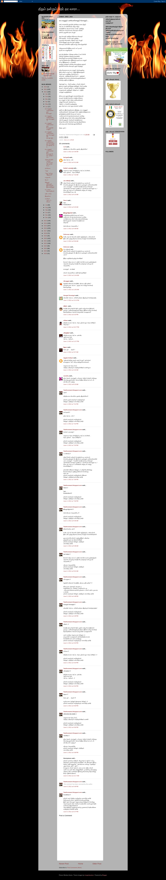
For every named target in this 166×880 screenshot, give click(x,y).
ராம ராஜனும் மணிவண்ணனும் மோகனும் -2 (49, 118)
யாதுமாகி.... (48, 177)
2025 (45, 251)
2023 (45, 246)
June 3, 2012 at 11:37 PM (71, 341)
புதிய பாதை (48, 193)
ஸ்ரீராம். (65, 306)
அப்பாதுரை (66, 281)
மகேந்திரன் (66, 333)
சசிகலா (65, 320)
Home (80, 864)
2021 (45, 241)
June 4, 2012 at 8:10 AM (70, 384)
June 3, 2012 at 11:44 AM (71, 275)
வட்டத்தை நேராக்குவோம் (49, 190)
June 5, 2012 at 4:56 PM (70, 706)
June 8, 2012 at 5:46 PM (70, 786)
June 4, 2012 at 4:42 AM (70, 370)
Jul (46, 205)
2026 (45, 253)
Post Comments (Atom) (74, 867)
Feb (46, 96)
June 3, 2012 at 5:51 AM (70, 162)
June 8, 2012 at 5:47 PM (70, 811)
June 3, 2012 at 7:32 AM (70, 175)
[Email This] (60, 137)
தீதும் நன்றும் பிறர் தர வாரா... (59, 9)
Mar (46, 99)
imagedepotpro (89, 875)
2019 (45, 236)
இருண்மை (48, 196)
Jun (46, 106)
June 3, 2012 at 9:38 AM (70, 228)
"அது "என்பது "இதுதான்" (49, 174)
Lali (64, 147)
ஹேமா (65, 347)
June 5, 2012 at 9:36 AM (70, 521)
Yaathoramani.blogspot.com (72, 390)
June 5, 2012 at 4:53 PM (70, 643)
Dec (46, 217)
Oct (46, 212)
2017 (45, 231)
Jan (46, 94)
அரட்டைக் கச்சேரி (69, 140)
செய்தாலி (66, 157)
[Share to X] (64, 137)
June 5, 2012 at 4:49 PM (70, 616)
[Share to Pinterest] (67, 137)
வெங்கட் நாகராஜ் (68, 168)
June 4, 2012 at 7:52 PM (70, 424)
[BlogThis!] (62, 137)
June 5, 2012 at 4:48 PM (70, 596)
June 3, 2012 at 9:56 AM (70, 241)
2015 (45, 225)
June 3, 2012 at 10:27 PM (71, 327)
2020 (45, 238)
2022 (45, 243)
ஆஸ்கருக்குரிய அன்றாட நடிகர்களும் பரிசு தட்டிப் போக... (49, 163)
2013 (45, 220)
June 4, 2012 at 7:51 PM (70, 404)
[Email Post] (93, 134)
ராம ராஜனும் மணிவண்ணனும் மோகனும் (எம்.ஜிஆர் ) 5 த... (49, 144)
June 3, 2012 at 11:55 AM (71, 289)
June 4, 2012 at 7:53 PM (70, 445)
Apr (46, 101)
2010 (45, 86)
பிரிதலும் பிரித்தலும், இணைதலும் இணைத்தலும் (49, 185)
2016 (45, 228)
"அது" (46, 171)
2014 (45, 223)
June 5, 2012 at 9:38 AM (70, 546)
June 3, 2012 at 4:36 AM (70, 151)
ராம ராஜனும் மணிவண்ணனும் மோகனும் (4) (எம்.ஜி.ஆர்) (49, 135)
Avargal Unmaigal (69, 295)
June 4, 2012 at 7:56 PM (70, 479)
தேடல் (46, 180)
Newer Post (64, 864)
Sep (46, 210)
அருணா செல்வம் (68, 358)
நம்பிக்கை (48, 168)
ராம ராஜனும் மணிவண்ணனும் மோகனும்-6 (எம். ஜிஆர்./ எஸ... (49, 153)
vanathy (66, 376)
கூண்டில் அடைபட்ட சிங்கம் (48, 200)
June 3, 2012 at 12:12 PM (71, 300)
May (46, 104)
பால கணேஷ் (66, 180)
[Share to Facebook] (65, 137)
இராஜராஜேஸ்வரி (67, 213)
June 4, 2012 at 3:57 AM (70, 352)
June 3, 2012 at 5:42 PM (70, 314)
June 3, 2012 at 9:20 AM (70, 207)
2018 (45, 233)
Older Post (97, 864)
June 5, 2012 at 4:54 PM (70, 686)
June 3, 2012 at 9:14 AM (70, 194)
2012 (45, 92)
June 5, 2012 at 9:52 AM (70, 571)
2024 (45, 248)
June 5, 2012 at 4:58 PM (70, 752)
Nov (46, 215)
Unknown (66, 234)
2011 (45, 89)
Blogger (104, 875)
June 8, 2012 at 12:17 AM (71, 776)
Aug (46, 207)
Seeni (65, 200)
